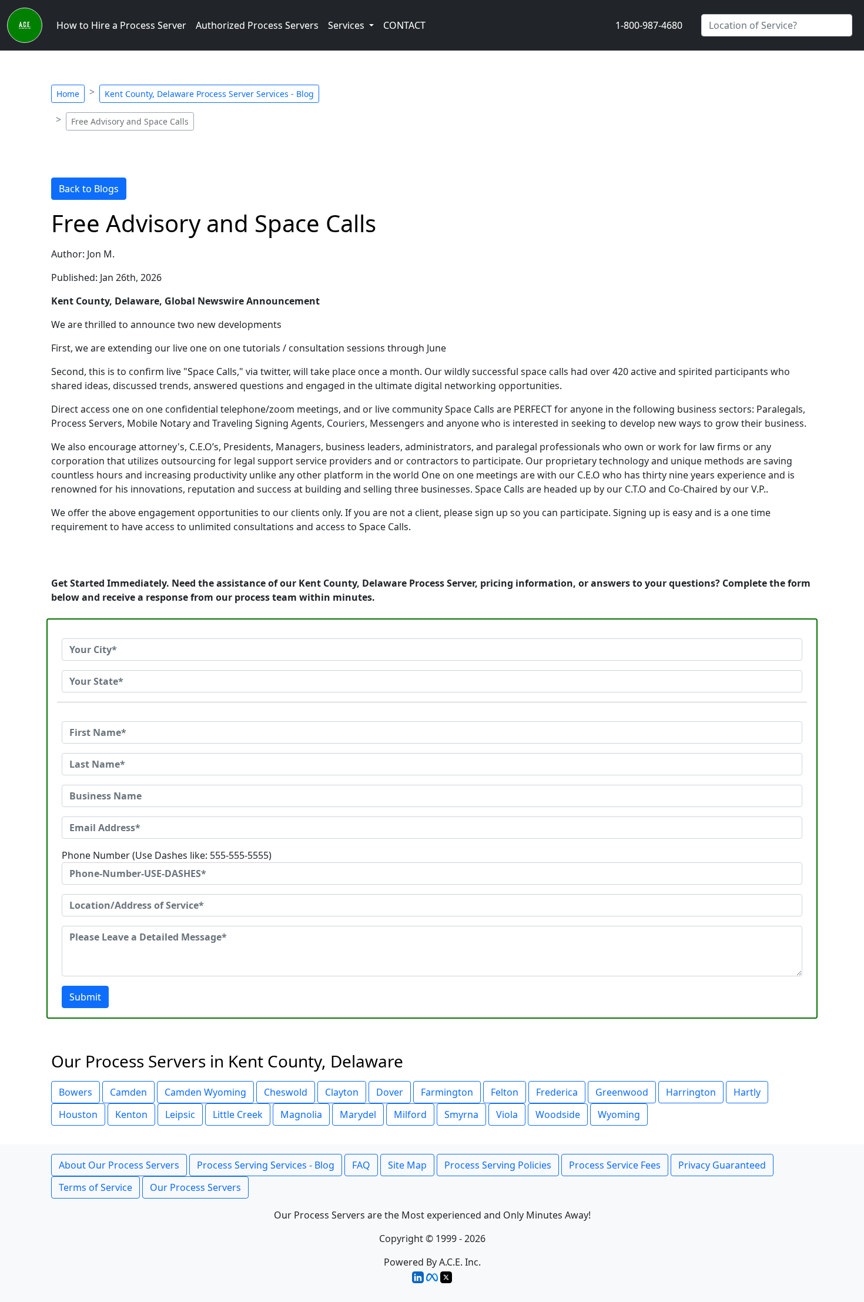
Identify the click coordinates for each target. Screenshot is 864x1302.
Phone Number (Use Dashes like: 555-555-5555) (167, 855)
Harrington (691, 1092)
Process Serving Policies (497, 1165)
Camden (128, 1092)
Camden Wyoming (205, 1092)
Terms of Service (95, 1187)
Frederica (557, 1092)
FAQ (361, 1165)
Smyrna (461, 1114)
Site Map (407, 1165)
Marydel (358, 1114)
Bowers (75, 1092)
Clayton (342, 1092)
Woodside (557, 1114)
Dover (389, 1092)
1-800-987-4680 (648, 25)
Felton (504, 1092)
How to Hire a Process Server (121, 25)
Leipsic (180, 1114)
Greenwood (621, 1092)
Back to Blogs (89, 188)
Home (67, 93)
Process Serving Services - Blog (265, 1165)
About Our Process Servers (119, 1165)
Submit (85, 996)
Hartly (747, 1092)
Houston (78, 1114)
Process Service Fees (615, 1165)
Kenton (131, 1114)
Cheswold (285, 1092)
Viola (507, 1114)
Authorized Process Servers (257, 25)
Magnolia (301, 1114)
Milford (410, 1114)
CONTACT (404, 25)
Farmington (447, 1092)
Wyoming (619, 1114)
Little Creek (238, 1114)
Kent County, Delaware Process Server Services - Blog (209, 93)
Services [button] (347, 25)
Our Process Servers (195, 1187)
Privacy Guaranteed (722, 1165)
